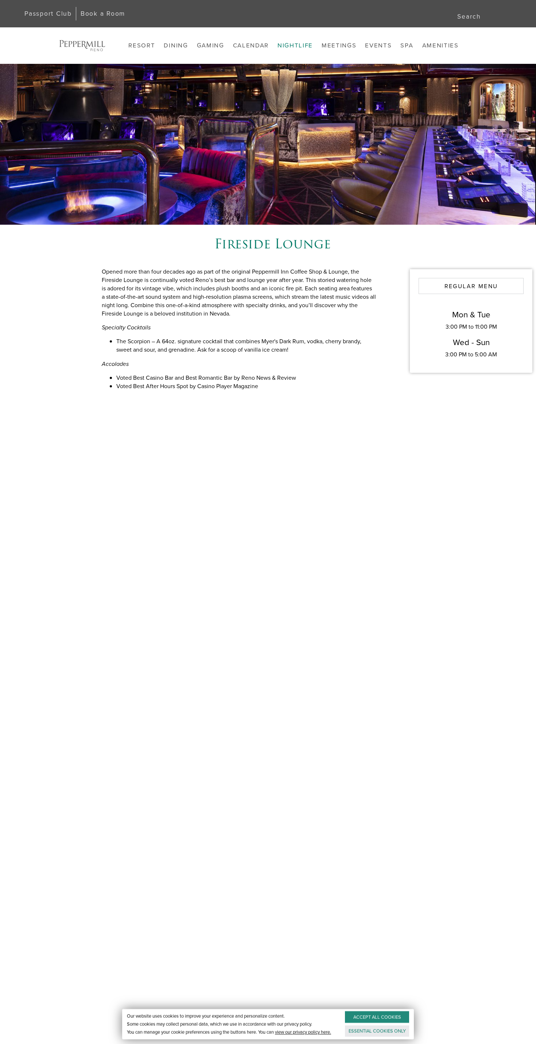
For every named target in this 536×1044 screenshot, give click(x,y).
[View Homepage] (82, 45)
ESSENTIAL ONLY (377, 1031)
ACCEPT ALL (377, 1017)
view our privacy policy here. (303, 1032)
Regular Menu (471, 286)
